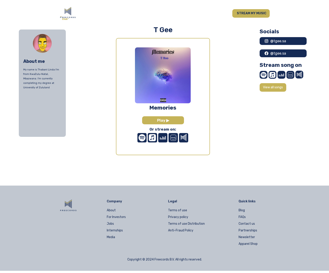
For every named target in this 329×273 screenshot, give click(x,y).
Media (111, 237)
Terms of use (177, 210)
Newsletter (247, 237)
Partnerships (248, 230)
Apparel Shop (248, 244)
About (111, 210)
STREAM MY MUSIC (251, 13)
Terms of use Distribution (186, 224)
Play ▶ (163, 120)
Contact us (247, 224)
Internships (115, 230)
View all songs (273, 87)
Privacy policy (178, 217)
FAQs (242, 217)
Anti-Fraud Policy (180, 230)
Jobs (110, 224)
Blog (242, 210)
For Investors (116, 217)
